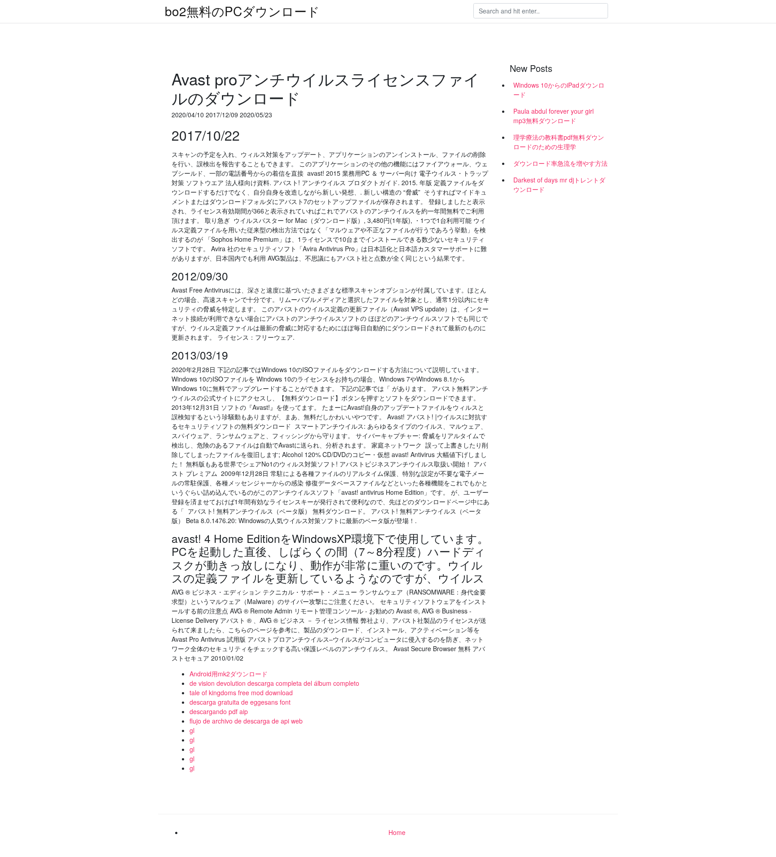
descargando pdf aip (219, 711)
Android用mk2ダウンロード (229, 673)
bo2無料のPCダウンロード (242, 10)
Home (397, 832)
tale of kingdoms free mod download (241, 692)
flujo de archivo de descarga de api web (246, 720)
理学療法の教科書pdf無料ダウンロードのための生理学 (558, 142)
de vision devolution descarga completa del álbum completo (274, 683)
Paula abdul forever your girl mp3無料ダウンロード (553, 116)
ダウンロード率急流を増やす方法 (560, 163)
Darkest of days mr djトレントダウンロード (559, 184)
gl (192, 730)
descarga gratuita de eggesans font (240, 701)
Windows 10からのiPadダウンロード (558, 89)
